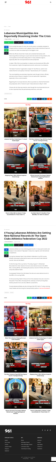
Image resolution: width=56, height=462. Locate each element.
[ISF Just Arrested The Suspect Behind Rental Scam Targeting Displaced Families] (40, 158)
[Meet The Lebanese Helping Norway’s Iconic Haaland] (15, 321)
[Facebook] (6, 47)
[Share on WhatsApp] (9, 42)
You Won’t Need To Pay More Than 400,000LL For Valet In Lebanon (40, 213)
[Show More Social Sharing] (35, 42)
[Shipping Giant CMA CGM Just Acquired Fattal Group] (15, 158)
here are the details (44, 288)
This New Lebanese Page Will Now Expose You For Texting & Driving (40, 139)
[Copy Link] (19, 42)
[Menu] (6, 2)
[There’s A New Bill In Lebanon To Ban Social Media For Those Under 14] (15, 196)
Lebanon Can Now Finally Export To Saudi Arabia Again (15, 139)
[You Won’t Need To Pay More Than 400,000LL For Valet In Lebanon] (40, 196)
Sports (11, 292)
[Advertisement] (28, 15)
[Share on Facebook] (28, 42)
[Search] (50, 2)
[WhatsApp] (6, 50)
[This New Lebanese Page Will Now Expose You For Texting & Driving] (40, 122)
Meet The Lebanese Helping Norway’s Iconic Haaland (15, 338)
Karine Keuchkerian (9, 241)
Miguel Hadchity (8, 39)
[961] (28, 2)
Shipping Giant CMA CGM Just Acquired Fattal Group (15, 176)
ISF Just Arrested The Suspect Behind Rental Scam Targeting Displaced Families (40, 177)
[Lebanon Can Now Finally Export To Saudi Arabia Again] (15, 122)
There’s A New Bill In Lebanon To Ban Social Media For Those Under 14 (16, 213)
